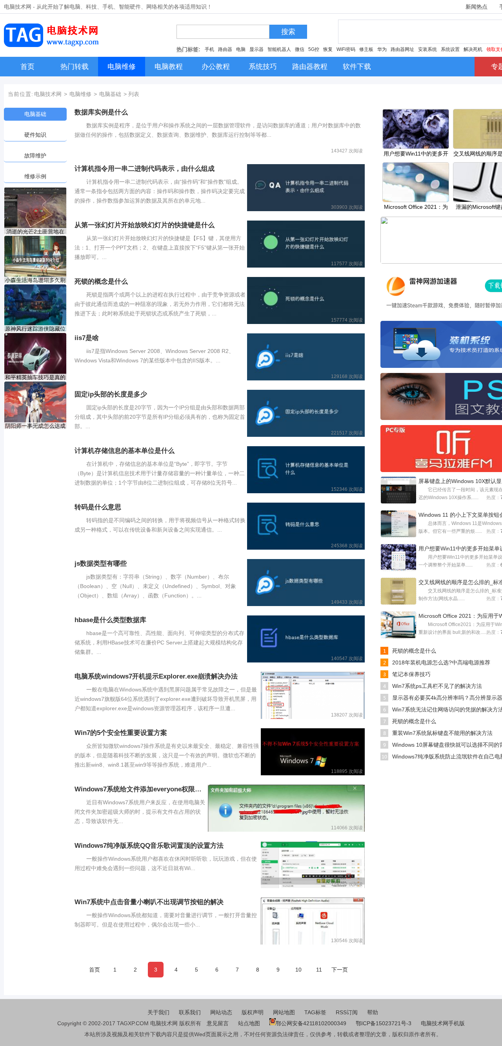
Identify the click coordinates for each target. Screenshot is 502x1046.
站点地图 (249, 1023)
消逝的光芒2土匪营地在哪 (35, 231)
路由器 (225, 49)
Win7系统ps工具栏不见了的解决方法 (437, 686)
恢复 (328, 49)
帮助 (372, 1012)
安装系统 (427, 49)
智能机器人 (279, 49)
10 (298, 969)
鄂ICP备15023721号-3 (384, 1023)
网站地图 (284, 1012)
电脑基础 (110, 94)
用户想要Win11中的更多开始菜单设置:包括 (416, 154)
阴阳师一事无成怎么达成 (35, 426)
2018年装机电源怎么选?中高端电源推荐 (441, 662)
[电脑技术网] (53, 45)
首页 (94, 969)
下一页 (339, 969)
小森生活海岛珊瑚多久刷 (35, 280)
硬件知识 (35, 135)
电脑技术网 (48, 94)
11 (319, 969)
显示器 (256, 49)
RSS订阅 (347, 1012)
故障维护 (35, 155)
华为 (382, 49)
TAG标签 (315, 1012)
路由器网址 (402, 49)
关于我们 (158, 1012)
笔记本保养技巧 (411, 674)
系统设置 (450, 49)
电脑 (241, 49)
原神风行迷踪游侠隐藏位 (35, 329)
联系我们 (190, 1012)
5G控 (313, 49)
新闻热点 (476, 7)
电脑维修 (80, 94)
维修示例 (35, 176)
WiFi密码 (345, 49)
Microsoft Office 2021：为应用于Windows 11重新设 (416, 208)
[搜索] (272, 33)
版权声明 (253, 1012)
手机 (209, 49)
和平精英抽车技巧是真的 (35, 377)
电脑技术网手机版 (443, 1023)
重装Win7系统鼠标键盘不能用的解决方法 (442, 733)
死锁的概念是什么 (414, 651)
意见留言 (218, 1023)
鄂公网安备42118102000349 (311, 1023)
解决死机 (473, 49)
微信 (299, 49)
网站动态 (221, 1012)
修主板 (366, 49)
